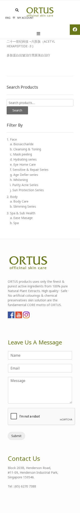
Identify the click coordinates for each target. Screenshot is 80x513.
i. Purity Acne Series (24, 185)
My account (25, 17)
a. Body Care (19, 201)
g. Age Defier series (24, 175)
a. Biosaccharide (22, 144)
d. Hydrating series (23, 159)
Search (17, 110)
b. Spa (14, 223)
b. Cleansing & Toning (25, 149)
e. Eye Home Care (23, 164)
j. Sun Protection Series (27, 190)
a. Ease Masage (21, 218)
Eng (7, 17)
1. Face (12, 139)
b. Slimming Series (23, 206)
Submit (16, 436)
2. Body (12, 197)
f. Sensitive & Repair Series (29, 169)
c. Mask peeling (21, 154)
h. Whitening (19, 180)
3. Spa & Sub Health (21, 213)
